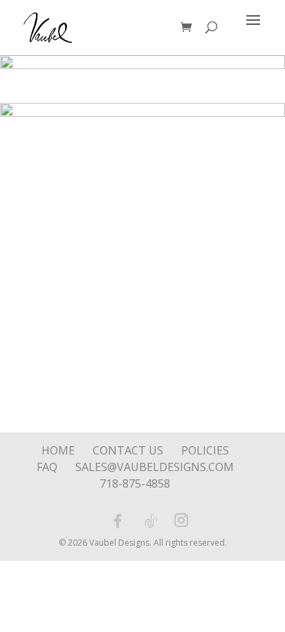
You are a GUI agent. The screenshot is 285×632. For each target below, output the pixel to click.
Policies (205, 450)
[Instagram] (181, 521)
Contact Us (128, 450)
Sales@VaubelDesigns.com (154, 467)
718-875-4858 (135, 483)
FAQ (47, 467)
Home (58, 450)
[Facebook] (117, 521)
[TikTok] (151, 521)
